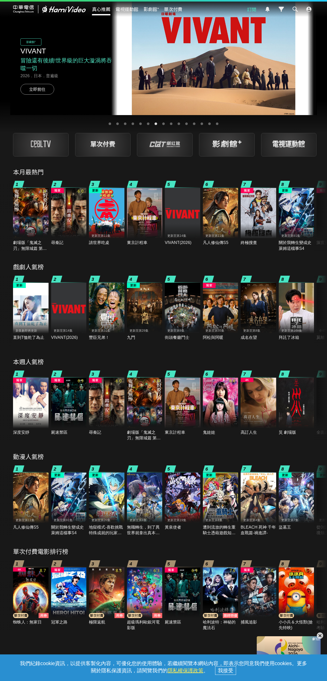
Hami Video (49, 9)
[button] (110, 123)
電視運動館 (126, 9)
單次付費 (173, 9)
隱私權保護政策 (185, 670)
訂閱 (251, 9)
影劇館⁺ (151, 9)
